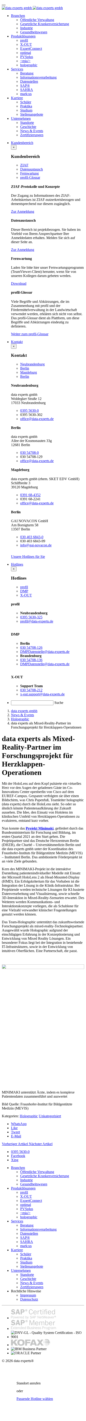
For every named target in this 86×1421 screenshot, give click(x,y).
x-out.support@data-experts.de (42, 694)
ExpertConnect (31, 49)
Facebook (18, 1156)
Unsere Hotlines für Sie (28, 557)
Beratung (26, 73)
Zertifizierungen (31, 135)
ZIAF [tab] (24, 165)
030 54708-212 (31, 690)
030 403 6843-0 (31, 537)
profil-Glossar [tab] (30, 177)
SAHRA (26, 90)
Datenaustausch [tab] (31, 169)
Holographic (29, 1116)
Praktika (26, 106)
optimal (25, 53)
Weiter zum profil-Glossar (29, 334)
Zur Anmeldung (22, 211)
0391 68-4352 (30, 495)
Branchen (18, 16)
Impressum (28, 1295)
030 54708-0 (29, 453)
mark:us (26, 94)
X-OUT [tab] (26, 595)
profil (24, 40)
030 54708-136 (31, 660)
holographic (28, 65)
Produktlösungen (23, 36)
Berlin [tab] (24, 368)
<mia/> (25, 61)
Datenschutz (29, 1299)
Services (17, 69)
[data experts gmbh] (32, 8)
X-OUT (26, 44)
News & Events (31, 131)
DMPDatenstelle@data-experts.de (44, 652)
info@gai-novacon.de (36, 545)
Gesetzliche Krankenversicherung (44, 24)
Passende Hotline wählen (35, 1399)
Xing (14, 1160)
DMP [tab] (24, 591)
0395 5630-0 (29, 410)
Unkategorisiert (50, 1116)
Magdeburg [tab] (28, 372)
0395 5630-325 (31, 617)
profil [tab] (24, 587)
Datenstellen (29, 81)
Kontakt (17, 342)
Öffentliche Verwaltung (37, 20)
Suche (58, 703)
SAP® (25, 86)
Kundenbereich (22, 143)
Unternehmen (21, 118)
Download (18, 283)
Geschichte (28, 127)
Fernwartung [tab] (29, 173)
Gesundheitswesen (33, 32)
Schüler (25, 102)
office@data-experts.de (37, 419)
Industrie (26, 28)
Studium (26, 110)
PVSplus (26, 57)
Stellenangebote (31, 114)
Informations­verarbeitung (38, 77)
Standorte (27, 123)
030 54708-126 (31, 647)
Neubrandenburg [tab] (32, 364)
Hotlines (17, 564)
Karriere (17, 98)
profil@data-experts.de (36, 621)
